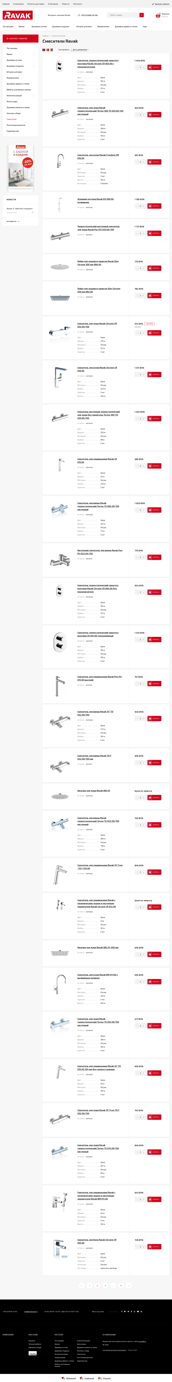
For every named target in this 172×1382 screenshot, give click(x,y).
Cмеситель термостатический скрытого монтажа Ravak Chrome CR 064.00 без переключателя (98, 588)
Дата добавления (80, 50)
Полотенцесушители (85, 1357)
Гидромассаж (82, 1361)
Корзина (32, 1341)
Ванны (57, 1344)
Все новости (12, 221)
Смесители (81, 1354)
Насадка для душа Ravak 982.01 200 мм (98, 947)
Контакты (77, 4)
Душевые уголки (61, 1347)
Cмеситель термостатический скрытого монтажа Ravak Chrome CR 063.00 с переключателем (98, 63)
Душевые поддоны (62, 1351)
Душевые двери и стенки (64, 1361)
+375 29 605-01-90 (89, 15)
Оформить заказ (35, 1347)
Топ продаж (59, 1341)
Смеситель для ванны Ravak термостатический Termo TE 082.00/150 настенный (98, 506)
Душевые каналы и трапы (87, 1347)
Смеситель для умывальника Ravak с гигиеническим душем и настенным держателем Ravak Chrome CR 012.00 (96, 903)
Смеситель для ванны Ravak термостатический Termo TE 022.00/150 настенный (98, 821)
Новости (65, 4)
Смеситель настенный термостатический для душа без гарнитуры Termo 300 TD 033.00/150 (98, 414)
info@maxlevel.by (30, 1311)
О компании (18, 4)
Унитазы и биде (83, 1351)
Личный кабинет (35, 1344)
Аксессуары (81, 1344)
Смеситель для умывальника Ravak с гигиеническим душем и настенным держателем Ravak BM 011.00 (96, 1195)
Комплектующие (83, 1341)
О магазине (53, 4)
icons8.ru (142, 1341)
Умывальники (60, 1357)
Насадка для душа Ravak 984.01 (93, 790)
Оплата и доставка (36, 4)
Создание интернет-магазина (114, 1350)
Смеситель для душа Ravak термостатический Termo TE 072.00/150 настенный (98, 1148)
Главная (6, 4)
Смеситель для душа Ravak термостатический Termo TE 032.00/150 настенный (98, 1021)
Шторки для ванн (61, 1354)
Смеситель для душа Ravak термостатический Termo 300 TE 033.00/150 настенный (100, 110)
